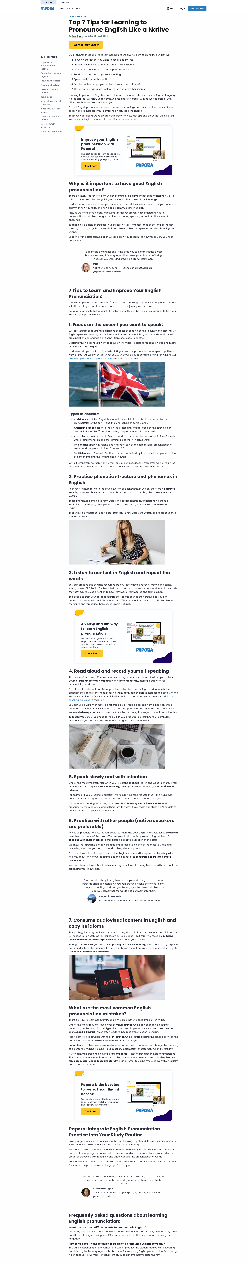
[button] (171, 8)
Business (65, 2)
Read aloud (46, 97)
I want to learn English (86, 44)
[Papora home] (48, 8)
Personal (48, 2)
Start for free (197, 8)
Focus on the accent (51, 80)
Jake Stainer (78, 36)
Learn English (78, 16)
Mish (95, 263)
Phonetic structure (50, 85)
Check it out (92, 653)
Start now (91, 166)
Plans (79, 8)
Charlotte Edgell (103, 1188)
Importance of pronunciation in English (49, 65)
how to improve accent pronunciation (90, 358)
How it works (66, 8)
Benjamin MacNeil (110, 896)
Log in (182, 8)
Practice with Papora (51, 131)
